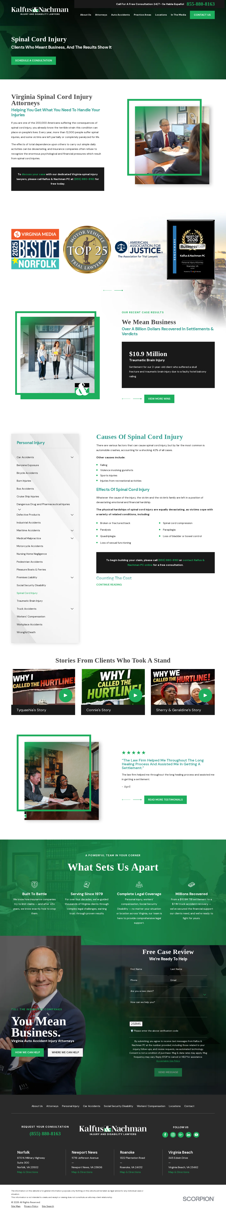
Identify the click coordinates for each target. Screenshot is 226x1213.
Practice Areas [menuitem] (142, 14)
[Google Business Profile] (180, 1134)
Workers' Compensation (151, 1106)
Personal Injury (70, 1106)
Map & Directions (27, 1172)
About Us (37, 1106)
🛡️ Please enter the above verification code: (155, 1030)
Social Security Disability (118, 1106)
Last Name (176, 969)
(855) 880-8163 (45, 1133)
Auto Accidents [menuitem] (120, 14)
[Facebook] (165, 1134)
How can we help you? (143, 1002)
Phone (134, 980)
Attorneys (52, 1106)
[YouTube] (196, 1134)
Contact (189, 1106)
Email (173, 980)
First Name (136, 969)
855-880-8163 (201, 3)
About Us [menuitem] (85, 14)
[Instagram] (173, 1134)
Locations (175, 1106)
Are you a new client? (142, 991)
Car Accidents (91, 1106)
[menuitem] (43, 457)
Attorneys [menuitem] (101, 14)
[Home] (40, 11)
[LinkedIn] (188, 1134)
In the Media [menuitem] (178, 14)
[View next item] (118, 290)
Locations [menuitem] (161, 14)
